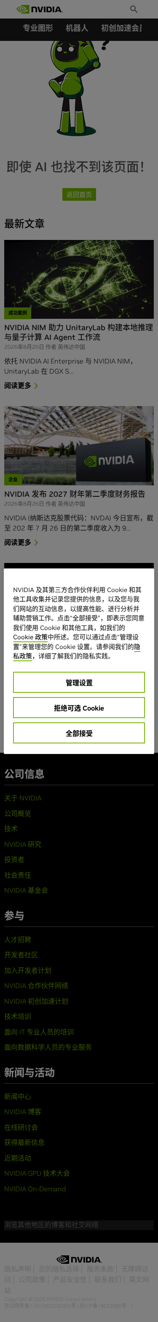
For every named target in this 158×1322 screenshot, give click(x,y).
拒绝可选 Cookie (79, 708)
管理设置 (79, 683)
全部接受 (79, 733)
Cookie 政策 (30, 637)
